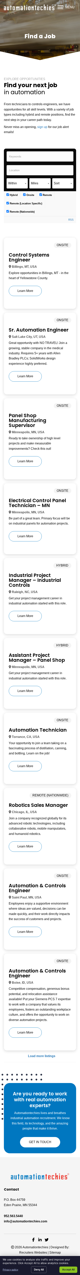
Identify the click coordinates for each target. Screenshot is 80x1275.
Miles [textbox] (34, 183)
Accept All (68, 1269)
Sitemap (55, 1252)
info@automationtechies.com (25, 1221)
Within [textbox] (12, 183)
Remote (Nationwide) (22, 211)
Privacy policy (10, 1269)
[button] (66, 7)
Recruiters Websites (33, 1252)
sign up (42, 127)
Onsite (30, 195)
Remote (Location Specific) (25, 203)
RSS (71, 219)
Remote (47, 195)
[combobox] (17, 183)
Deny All (39, 1269)
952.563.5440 (13, 1216)
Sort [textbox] (56, 183)
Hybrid (13, 195)
